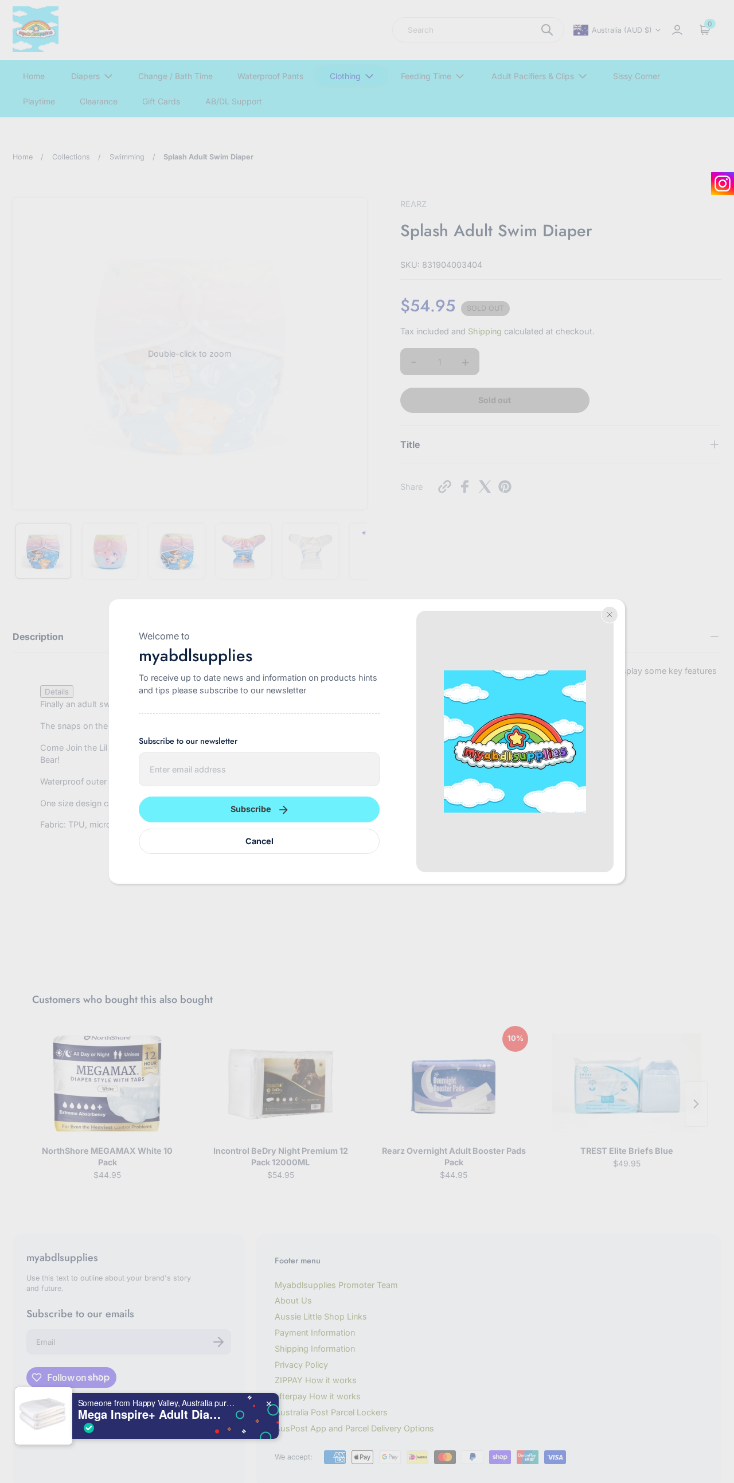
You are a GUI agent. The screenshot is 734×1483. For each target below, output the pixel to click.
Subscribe (251, 809)
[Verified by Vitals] (89, 1428)
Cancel (259, 841)
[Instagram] (722, 183)
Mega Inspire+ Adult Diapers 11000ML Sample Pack (149, 1414)
